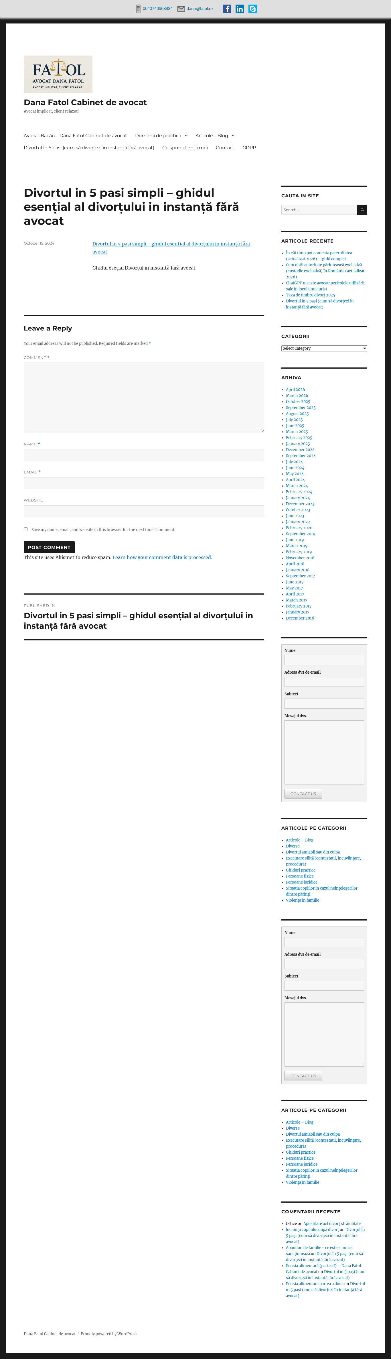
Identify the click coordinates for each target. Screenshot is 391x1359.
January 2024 (298, 497)
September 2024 (301, 455)
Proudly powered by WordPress (109, 1334)
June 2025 (295, 425)
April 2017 (295, 594)
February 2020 (299, 528)
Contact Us (303, 793)
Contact (225, 147)
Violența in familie (302, 900)
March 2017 (296, 600)
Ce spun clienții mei (185, 147)
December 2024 (300, 449)
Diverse (293, 846)
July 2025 (294, 419)
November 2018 (300, 558)
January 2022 (298, 522)
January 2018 (297, 570)
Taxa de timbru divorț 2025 (310, 295)
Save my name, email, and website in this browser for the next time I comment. (103, 529)
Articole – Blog (212, 135)
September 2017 (300, 576)
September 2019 (300, 534)
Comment (37, 357)
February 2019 (299, 552)
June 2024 (295, 467)
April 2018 (295, 564)
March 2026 (297, 395)
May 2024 (295, 473)
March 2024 (297, 485)
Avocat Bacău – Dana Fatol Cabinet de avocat (75, 135)
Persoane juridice (301, 882)
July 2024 (294, 461)
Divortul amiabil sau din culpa (313, 852)
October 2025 (298, 401)
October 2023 (298, 510)
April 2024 (295, 479)
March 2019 (297, 546)
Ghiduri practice (300, 870)
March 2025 (297, 431)
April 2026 (295, 389)
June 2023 (295, 516)
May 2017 (294, 588)
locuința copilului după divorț (312, 1229)
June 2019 (295, 540)
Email (32, 472)
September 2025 (301, 407)
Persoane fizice (300, 876)
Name (32, 444)
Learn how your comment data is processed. (162, 557)
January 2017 (297, 612)
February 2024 (299, 491)
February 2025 (299, 437)
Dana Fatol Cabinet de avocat (85, 102)
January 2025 (298, 443)
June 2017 (295, 582)
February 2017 (299, 606)
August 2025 (297, 413)
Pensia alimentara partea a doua (314, 1283)
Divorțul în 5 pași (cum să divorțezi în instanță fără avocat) (89, 147)
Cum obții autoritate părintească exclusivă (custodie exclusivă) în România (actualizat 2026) (325, 271)
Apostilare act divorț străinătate (332, 1223)
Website (33, 500)
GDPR (249, 147)
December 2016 (300, 618)
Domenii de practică (158, 135)
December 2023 (300, 503)
